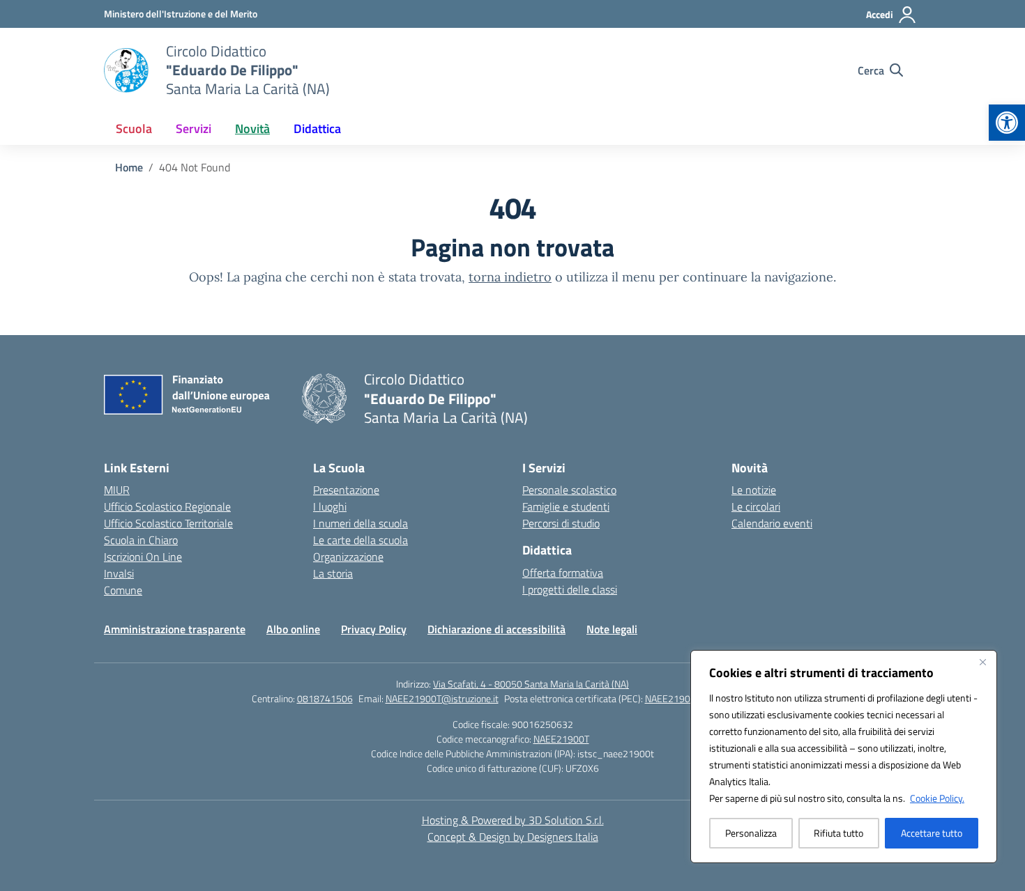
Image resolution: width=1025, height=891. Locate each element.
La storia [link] (333, 573)
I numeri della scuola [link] (360, 523)
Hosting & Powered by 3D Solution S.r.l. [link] (513, 820)
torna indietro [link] (510, 277)
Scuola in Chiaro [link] (141, 540)
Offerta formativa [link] (562, 572)
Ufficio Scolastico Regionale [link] (167, 506)
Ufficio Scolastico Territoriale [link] (168, 523)
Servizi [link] (193, 128)
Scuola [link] (134, 128)
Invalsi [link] (119, 573)
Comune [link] (123, 590)
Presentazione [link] (346, 489)
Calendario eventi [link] (771, 523)
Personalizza (751, 833)
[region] (843, 756)
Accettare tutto (931, 833)
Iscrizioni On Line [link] (143, 556)
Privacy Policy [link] (374, 629)
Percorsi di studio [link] (561, 523)
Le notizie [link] (753, 489)
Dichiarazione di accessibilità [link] (496, 629)
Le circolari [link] (755, 506)
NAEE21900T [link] (561, 738)
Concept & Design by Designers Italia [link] (512, 836)
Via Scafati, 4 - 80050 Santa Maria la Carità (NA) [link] (531, 683)
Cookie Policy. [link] (937, 798)
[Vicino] (982, 661)
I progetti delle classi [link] (569, 589)
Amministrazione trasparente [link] (174, 629)
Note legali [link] (611, 629)
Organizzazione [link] (348, 556)
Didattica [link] (317, 128)
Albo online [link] (293, 629)
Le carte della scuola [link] (360, 540)
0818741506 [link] (325, 698)
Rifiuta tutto (838, 833)
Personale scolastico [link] (569, 489)
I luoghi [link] (330, 506)
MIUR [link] (117, 489)
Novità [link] (252, 128)
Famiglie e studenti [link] (565, 506)
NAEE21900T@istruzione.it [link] (442, 698)
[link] (1007, 122)
